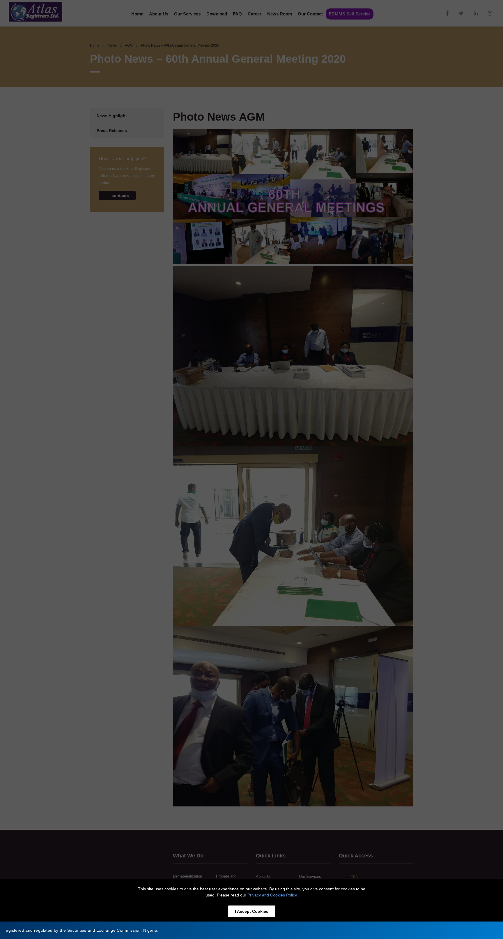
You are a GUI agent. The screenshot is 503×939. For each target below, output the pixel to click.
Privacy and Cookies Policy (272, 895)
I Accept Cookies (251, 911)
